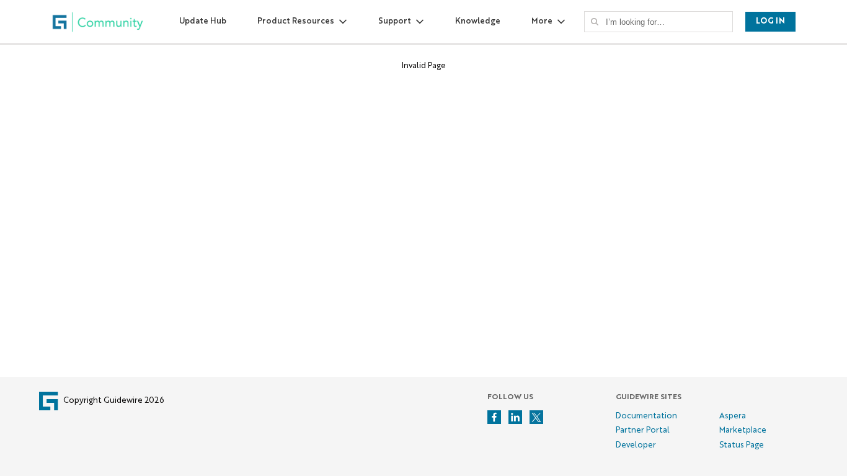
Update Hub (202, 21)
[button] (595, 22)
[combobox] (662, 22)
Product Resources (295, 21)
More (541, 21)
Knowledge (477, 21)
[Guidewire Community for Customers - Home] (97, 22)
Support (394, 21)
